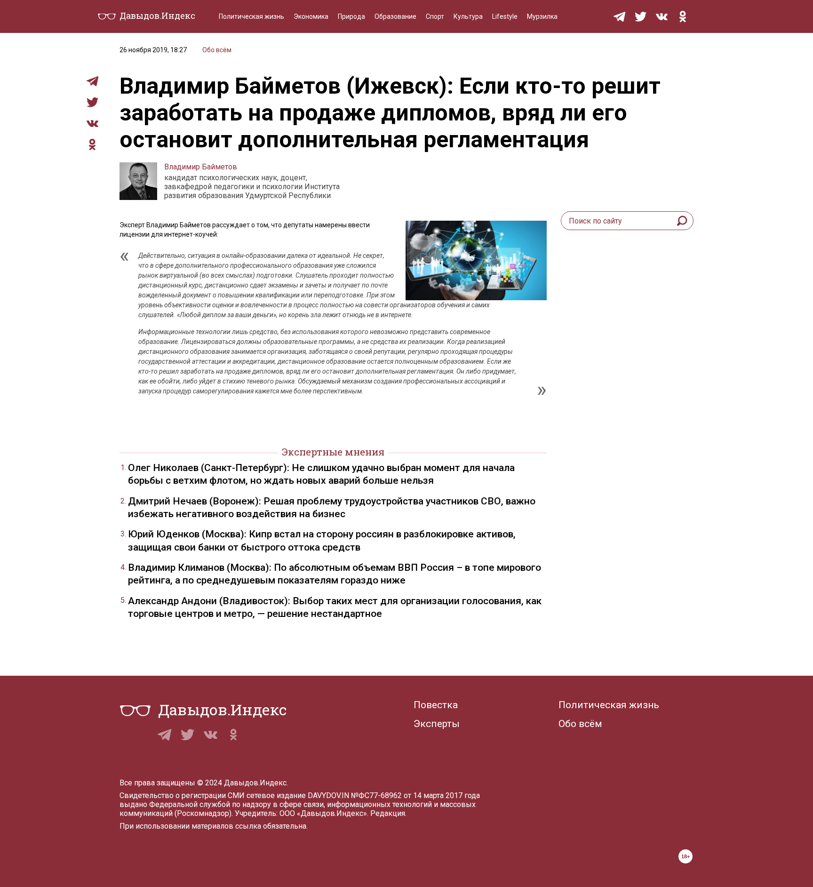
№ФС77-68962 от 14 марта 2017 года (415, 795)
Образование (395, 16)
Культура (468, 16)
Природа (351, 16)
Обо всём (216, 50)
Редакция (387, 813)
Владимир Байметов (200, 166)
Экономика (311, 16)
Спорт (435, 16)
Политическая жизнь (251, 16)
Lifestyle (505, 16)
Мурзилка (542, 16)
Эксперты (437, 723)
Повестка (436, 705)
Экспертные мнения (333, 451)
